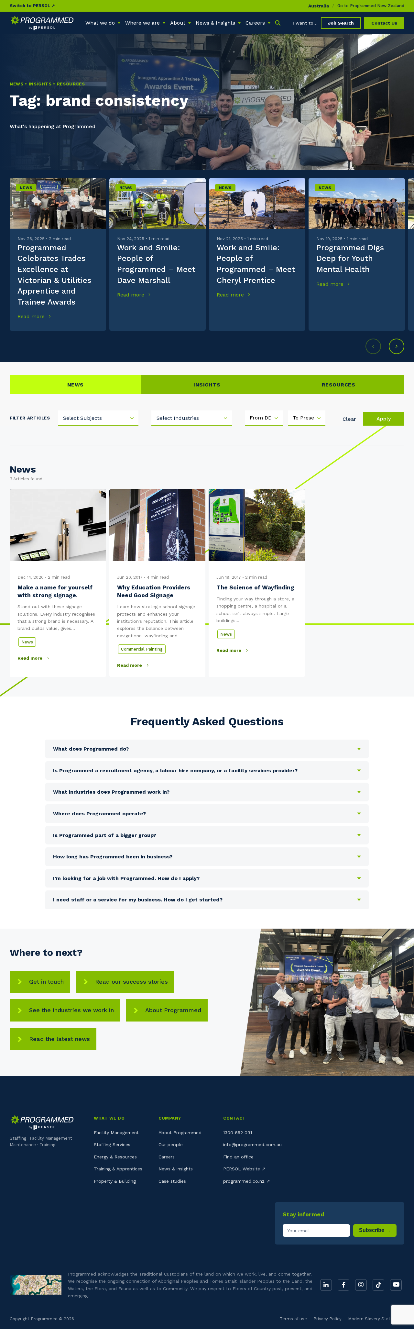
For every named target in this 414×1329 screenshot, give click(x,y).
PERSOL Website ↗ (244, 1168)
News (26, 187)
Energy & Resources (115, 1156)
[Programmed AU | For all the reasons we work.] (42, 23)
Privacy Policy (327, 1318)
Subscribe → (375, 1230)
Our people (170, 1144)
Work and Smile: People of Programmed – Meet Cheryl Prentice (256, 264)
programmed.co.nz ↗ (246, 1181)
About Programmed (173, 1010)
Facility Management (116, 1132)
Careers (166, 1156)
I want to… (305, 23)
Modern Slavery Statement (376, 1318)
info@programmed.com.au (252, 1144)
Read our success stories (131, 981)
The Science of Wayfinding (255, 587)
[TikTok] (378, 1285)
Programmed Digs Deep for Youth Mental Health (350, 258)
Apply (383, 419)
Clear (349, 419)
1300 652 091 (237, 1132)
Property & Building (115, 1181)
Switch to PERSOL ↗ (32, 5)
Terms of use (293, 1318)
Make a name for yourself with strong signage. (55, 591)
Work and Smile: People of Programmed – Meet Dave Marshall (156, 264)
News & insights (175, 1168)
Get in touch (46, 981)
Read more (31, 316)
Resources (338, 385)
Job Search (341, 23)
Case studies (172, 1181)
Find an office (238, 1156)
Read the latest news (59, 1038)
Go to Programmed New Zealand (370, 5)
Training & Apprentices (118, 1168)
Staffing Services (112, 1144)
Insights (207, 385)
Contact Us (384, 23)
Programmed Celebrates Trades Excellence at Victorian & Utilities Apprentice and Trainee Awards (54, 275)
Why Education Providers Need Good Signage (153, 591)
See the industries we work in (71, 1010)
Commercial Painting (142, 649)
